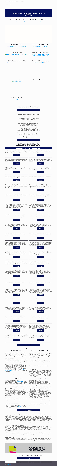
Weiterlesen (17, 163)
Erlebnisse (20, 406)
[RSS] (51, 1)
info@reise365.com (22, 1)
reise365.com (8, 4)
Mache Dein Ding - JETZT (28, 458)
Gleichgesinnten (40, 352)
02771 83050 (10, 464)
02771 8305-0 (16, 1)
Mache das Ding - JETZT (28, 140)
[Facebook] (50, 1)
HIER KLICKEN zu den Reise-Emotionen (17, 55)
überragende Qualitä (20, 381)
